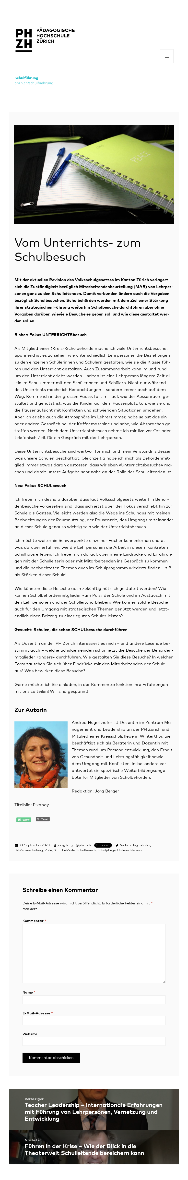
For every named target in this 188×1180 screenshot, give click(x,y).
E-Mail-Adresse (38, 1013)
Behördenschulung (28, 850)
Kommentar (35, 921)
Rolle (48, 850)
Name (29, 992)
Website (30, 1034)
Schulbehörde (64, 850)
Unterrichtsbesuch (131, 850)
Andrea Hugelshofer (92, 723)
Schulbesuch (86, 850)
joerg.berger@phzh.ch (74, 845)
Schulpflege (106, 850)
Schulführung (26, 78)
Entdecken (103, 845)
